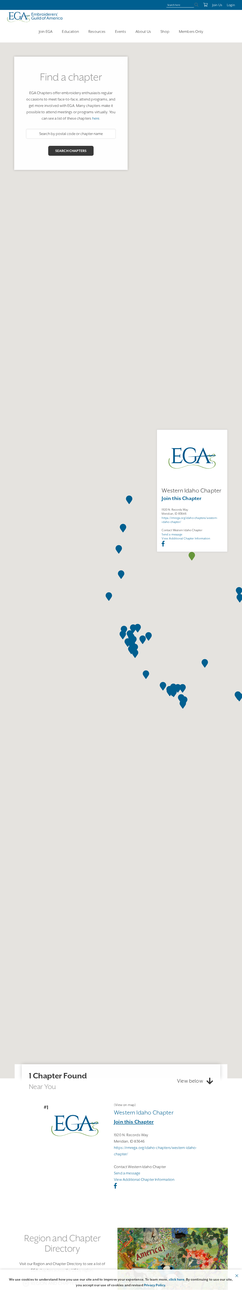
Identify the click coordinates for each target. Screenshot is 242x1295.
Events (120, 31)
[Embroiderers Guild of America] (35, 17)
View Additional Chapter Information (186, 538)
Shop (164, 31)
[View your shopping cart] (205, 5)
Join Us (217, 5)
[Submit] (196, 5)
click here (176, 1279)
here (95, 118)
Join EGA (45, 31)
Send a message (172, 534)
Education (70, 31)
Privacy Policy (154, 1285)
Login (231, 5)
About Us (143, 31)
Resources (97, 31)
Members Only (191, 31)
